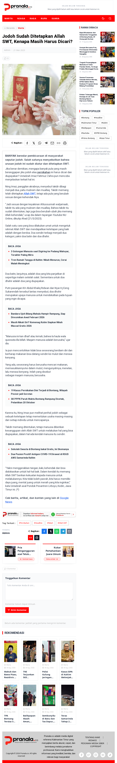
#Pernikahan (24, 523)
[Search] (110, 18)
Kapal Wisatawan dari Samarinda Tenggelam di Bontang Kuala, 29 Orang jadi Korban (88, 36)
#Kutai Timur (104, 138)
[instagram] (95, 754)
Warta (8, 18)
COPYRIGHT (95, 746)
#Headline (38, 523)
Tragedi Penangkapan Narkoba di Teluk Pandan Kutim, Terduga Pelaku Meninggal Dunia (88, 66)
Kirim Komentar (19, 610)
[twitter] (88, 754)
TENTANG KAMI (92, 737)
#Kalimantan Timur (89, 123)
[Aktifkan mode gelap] (103, 18)
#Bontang (85, 117)
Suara (55, 18)
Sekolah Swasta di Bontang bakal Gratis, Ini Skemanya (40, 449)
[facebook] (81, 754)
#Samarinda (101, 128)
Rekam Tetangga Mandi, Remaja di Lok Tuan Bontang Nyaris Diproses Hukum (88, 98)
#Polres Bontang (88, 138)
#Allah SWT (62, 523)
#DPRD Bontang (100, 133)
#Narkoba (85, 133)
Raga (33, 18)
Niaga (21, 18)
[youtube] (102, 754)
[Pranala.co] (21, 740)
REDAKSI (92, 740)
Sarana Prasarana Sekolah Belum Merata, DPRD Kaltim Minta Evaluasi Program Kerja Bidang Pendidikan (88, 82)
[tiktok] (110, 754)
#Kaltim (104, 123)
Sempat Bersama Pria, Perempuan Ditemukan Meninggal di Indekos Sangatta (88, 51)
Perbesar (69, 67)
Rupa (44, 18)
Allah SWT (29, 193)
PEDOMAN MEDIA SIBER (92, 743)
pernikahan (43, 172)
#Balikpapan (86, 128)
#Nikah (50, 523)
